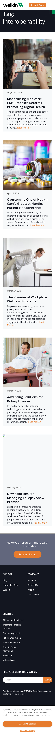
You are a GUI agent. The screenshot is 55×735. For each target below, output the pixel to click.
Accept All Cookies (27, 724)
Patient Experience (11, 642)
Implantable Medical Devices (12, 626)
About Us (32, 580)
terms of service (12, 694)
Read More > (24, 127)
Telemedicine (9, 660)
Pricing (31, 589)
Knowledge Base (10, 585)
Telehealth (7, 655)
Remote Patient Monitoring (10, 649)
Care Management (11, 633)
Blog (5, 580)
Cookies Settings (27, 730)
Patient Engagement (12, 637)
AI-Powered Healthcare (13, 620)
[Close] (51, 709)
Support (6, 589)
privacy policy (45, 691)
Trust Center (33, 594)
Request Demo (37, 5)
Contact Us (33, 585)
